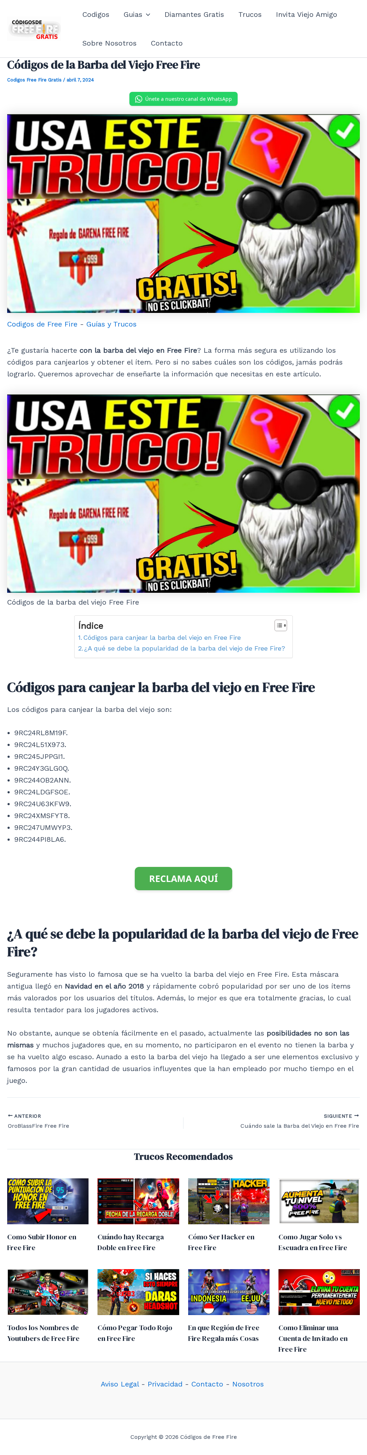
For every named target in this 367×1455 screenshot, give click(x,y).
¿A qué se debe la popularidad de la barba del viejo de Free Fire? (184, 648)
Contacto (207, 1384)
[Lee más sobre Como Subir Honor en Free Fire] (48, 1200)
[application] (146, 14)
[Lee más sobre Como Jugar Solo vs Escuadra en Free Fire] (319, 1200)
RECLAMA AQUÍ (183, 878)
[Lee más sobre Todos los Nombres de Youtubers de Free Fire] (48, 1291)
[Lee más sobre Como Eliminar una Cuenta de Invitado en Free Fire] (319, 1291)
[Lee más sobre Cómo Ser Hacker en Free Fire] (229, 1200)
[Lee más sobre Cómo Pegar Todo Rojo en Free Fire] (138, 1291)
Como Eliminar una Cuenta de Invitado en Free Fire (313, 1338)
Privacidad (165, 1384)
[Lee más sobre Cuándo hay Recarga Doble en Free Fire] (138, 1200)
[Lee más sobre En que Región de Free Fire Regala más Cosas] (229, 1291)
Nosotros (248, 1384)
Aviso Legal (120, 1384)
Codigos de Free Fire (42, 324)
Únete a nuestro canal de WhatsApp (188, 98)
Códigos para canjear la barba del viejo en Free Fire (162, 637)
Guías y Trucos (111, 324)
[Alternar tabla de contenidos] (277, 625)
